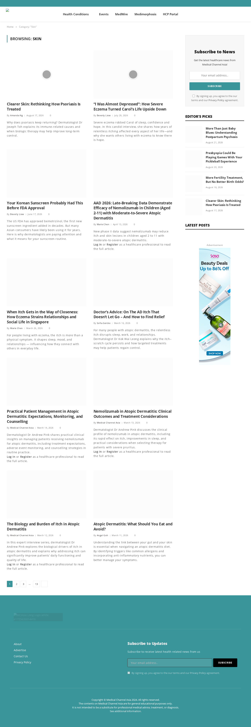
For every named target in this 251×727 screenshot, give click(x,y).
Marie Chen (103, 224)
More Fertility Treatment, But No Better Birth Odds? (225, 180)
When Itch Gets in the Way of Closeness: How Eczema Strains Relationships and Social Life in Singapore (42, 317)
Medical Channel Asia (22, 427)
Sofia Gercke (103, 323)
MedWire (121, 14)
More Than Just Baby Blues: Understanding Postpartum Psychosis (221, 132)
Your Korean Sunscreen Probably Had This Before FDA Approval (45, 206)
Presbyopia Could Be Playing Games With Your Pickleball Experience (224, 157)
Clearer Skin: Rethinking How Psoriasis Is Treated (43, 107)
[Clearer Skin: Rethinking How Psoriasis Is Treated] (46, 74)
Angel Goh (102, 535)
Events (103, 14)
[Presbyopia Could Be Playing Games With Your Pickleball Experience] (193, 158)
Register (112, 244)
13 (36, 584)
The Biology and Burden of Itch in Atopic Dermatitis (43, 527)
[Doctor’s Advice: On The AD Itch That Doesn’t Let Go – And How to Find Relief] (133, 282)
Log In (98, 244)
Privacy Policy (216, 100)
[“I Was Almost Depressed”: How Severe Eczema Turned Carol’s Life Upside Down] (133, 74)
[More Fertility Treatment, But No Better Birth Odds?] (193, 183)
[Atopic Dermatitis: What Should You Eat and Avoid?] (133, 494)
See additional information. (125, 711)
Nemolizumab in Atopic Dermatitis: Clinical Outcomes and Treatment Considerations (133, 414)
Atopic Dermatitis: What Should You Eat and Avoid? (133, 527)
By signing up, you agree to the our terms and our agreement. (175, 673)
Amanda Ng (16, 115)
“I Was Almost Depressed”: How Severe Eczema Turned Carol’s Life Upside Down (130, 107)
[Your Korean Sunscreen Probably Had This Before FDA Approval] (46, 173)
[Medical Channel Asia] (29, 14)
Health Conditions (76, 14)
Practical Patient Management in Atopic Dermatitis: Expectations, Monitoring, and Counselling (45, 416)
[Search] (243, 14)
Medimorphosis (145, 14)
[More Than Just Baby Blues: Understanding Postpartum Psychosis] (193, 134)
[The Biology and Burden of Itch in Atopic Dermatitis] (46, 494)
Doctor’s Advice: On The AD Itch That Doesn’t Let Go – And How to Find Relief (129, 315)
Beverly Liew (104, 115)
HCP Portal (170, 14)
